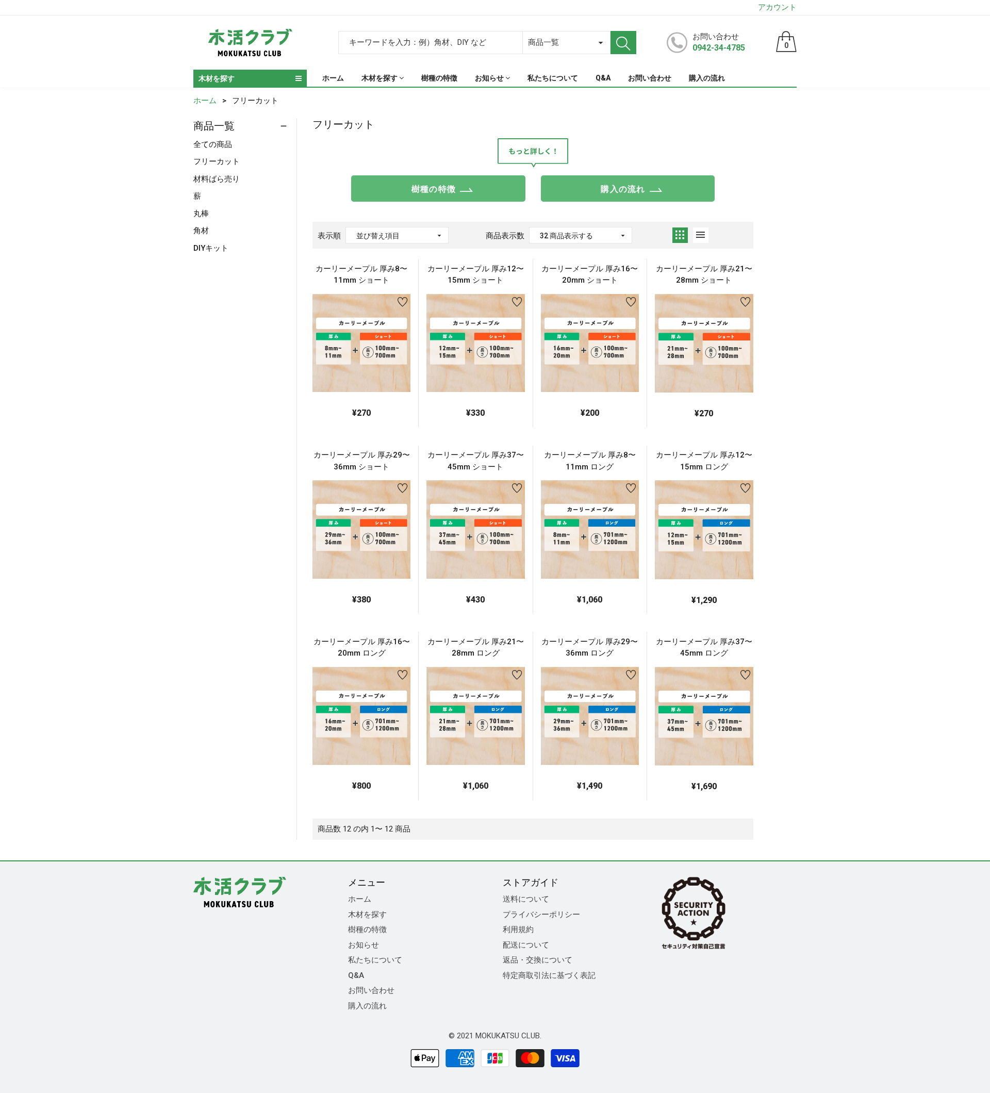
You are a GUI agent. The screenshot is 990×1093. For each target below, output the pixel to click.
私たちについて (375, 960)
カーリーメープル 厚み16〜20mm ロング (362, 647)
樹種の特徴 (433, 189)
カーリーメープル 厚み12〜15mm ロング (704, 460)
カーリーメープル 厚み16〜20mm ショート (589, 274)
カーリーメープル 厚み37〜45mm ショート (475, 460)
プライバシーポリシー (541, 914)
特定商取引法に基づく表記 (549, 975)
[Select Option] (335, 368)
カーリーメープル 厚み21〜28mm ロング (475, 647)
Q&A (356, 975)
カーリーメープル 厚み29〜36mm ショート (362, 460)
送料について (526, 899)
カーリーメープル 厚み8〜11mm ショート (361, 274)
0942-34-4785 (718, 48)
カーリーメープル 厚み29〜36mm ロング (589, 647)
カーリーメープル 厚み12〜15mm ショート (475, 274)
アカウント (777, 7)
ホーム (359, 899)
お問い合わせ (371, 990)
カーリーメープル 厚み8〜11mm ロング (590, 460)
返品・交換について (537, 960)
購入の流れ (623, 189)
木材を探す (367, 914)
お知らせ (363, 945)
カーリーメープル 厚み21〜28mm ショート (704, 274)
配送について (526, 945)
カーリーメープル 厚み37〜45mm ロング (704, 647)
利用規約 (518, 929)
